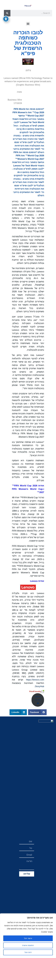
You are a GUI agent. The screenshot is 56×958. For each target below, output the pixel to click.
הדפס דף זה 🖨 (38, 700)
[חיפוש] (7, 13)
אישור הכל (28, 938)
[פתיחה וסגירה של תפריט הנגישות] (6, 19)
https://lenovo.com (35, 680)
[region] (28, 935)
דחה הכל (28, 952)
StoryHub (39, 686)
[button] (28, 24)
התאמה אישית (28, 945)
